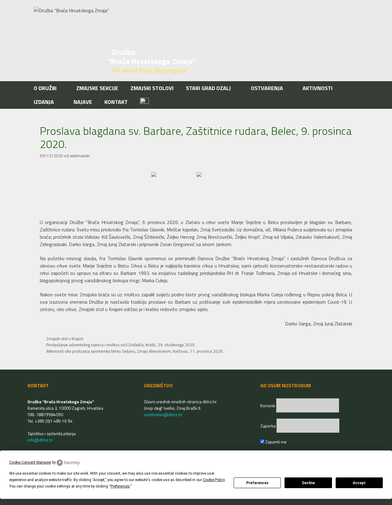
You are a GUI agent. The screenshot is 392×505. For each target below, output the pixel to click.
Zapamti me (275, 442)
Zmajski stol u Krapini (65, 339)
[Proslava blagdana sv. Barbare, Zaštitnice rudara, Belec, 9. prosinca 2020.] (173, 187)
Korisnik (268, 405)
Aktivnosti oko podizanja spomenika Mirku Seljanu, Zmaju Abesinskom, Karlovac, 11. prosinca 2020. (135, 351)
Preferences (257, 483)
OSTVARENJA (267, 88)
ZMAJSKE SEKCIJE (97, 88)
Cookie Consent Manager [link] (30, 462)
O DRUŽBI (45, 88)
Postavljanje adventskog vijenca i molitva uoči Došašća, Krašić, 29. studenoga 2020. (120, 345)
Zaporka (268, 426)
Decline (308, 483)
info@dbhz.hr (40, 440)
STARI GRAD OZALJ (208, 88)
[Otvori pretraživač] (354, 102)
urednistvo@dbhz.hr (163, 414)
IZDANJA (44, 102)
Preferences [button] (120, 486)
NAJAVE (83, 102)
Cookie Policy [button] (213, 480)
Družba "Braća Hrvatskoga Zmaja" (151, 56)
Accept (359, 483)
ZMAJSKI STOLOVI (152, 88)
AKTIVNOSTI (318, 88)
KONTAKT (116, 102)
